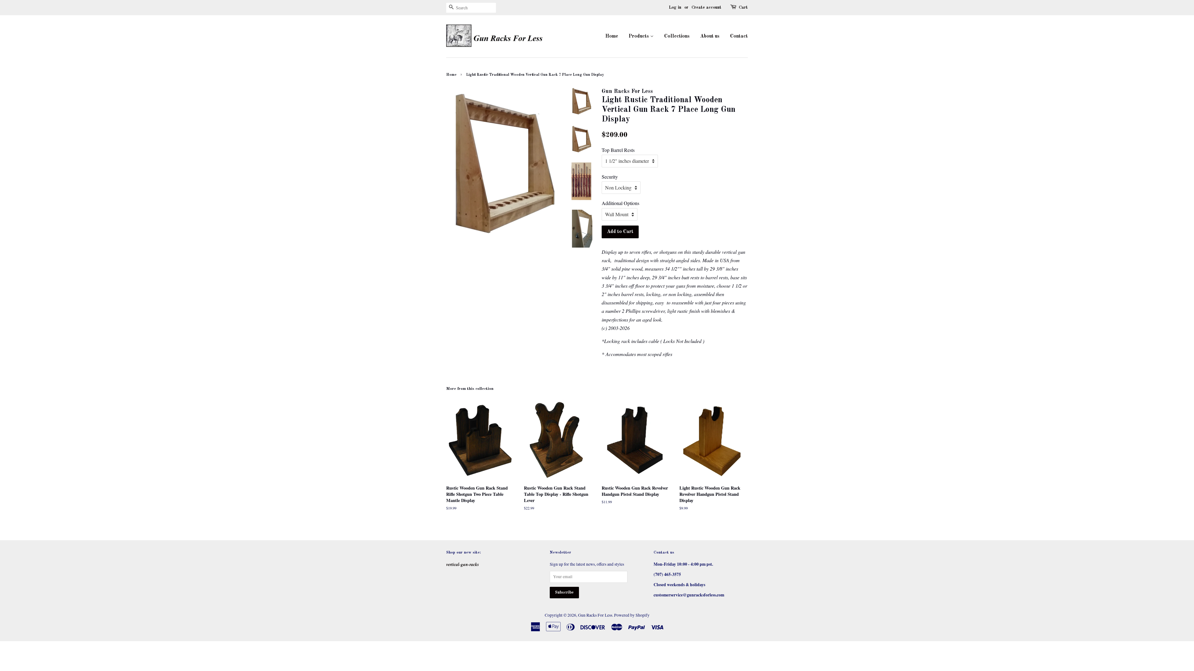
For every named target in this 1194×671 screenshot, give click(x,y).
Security (610, 176)
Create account (706, 7)
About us (710, 36)
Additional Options (620, 203)
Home (611, 36)
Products (639, 36)
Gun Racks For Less (595, 615)
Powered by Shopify (632, 615)
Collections (677, 36)
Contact (739, 36)
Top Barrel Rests (618, 150)
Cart (743, 7)
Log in (675, 7)
